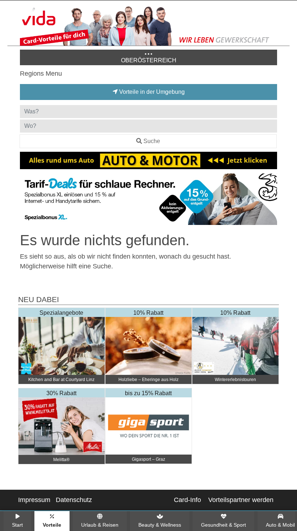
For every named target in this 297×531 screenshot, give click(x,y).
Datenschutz (74, 499)
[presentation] (26, 200)
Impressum (34, 499)
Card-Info (187, 499)
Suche (151, 141)
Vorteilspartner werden (240, 499)
